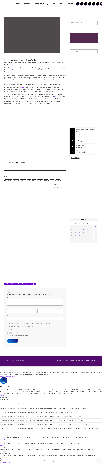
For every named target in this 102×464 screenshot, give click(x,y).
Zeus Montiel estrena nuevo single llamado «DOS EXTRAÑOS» (42, 209)
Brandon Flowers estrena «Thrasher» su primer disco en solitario (87, 192)
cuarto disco (8, 180)
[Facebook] (97, 4)
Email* (38, 308)
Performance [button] (3, 439)
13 (83, 232)
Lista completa (75, 157)
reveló (55, 96)
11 (75, 232)
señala (23, 87)
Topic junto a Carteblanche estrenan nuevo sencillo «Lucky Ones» (86, 184)
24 (71, 238)
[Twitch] (85, 4)
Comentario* (10, 297)
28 (87, 238)
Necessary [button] (2, 395)
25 (75, 238)
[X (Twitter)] (82, 4)
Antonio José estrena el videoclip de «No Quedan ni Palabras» (86, 168)
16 (95, 232)
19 (79, 235)
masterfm (23, 180)
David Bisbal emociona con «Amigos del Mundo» (86, 176)
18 (75, 235)
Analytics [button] (2, 445)
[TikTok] (89, 4)
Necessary (4, 397)
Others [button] (1, 457)
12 (79, 232)
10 (71, 232)
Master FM (75, 68)
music (29, 180)
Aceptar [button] (15, 376)
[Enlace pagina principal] (6, 4)
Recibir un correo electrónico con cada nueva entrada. (20, 329)
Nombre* (9, 308)
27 (83, 238)
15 (91, 232)
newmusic (40, 180)
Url (7, 315)
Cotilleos (8, 258)
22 (91, 235)
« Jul (71, 243)
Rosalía (11, 70)
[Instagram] (93, 4)
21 (87, 235)
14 (87, 232)
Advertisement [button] (3, 451)
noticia (46, 180)
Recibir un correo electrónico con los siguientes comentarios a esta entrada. (25, 326)
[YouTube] (78, 4)
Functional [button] (2, 433)
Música (31, 204)
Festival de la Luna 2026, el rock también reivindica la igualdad (85, 200)
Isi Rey (11, 176)
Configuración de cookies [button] (6, 376)
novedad (52, 180)
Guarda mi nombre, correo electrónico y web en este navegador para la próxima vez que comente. (29, 323)
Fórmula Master (77, 71)
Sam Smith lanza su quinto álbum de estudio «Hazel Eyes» (86, 208)
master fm (16, 180)
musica (34, 180)
